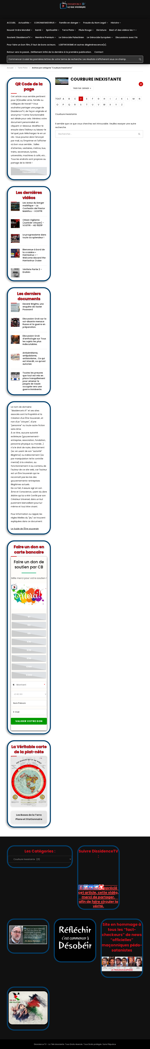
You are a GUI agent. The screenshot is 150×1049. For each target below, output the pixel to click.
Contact (98, 52)
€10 (29, 641)
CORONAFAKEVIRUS (44, 22)
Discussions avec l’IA (127, 37)
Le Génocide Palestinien (71, 37)
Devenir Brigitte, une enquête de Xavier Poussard (33, 306)
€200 (29, 675)
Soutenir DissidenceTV (18, 37)
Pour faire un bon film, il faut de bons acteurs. (31, 44)
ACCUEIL (11, 22)
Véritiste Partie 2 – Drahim (32, 271)
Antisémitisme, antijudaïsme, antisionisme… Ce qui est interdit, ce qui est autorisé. (34, 358)
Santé (38, 30)
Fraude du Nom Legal (94, 22)
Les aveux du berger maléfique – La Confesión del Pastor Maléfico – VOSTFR (34, 207)
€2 (28, 625)
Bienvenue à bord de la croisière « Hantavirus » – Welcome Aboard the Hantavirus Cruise (34, 255)
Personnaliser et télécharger (29, 171)
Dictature (101, 30)
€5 (28, 633)
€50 (29, 658)
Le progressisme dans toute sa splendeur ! (34, 236)
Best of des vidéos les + (122, 30)
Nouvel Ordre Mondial (18, 30)
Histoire (115, 22)
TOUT (57, 98)
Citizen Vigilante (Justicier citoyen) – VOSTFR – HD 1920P (33, 222)
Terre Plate (68, 30)
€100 (29, 666)
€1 (29, 616)
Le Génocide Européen (99, 37)
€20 (29, 650)
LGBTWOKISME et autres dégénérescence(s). (82, 44)
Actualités (23, 22)
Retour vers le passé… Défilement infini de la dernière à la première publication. (49, 52)
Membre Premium (44, 37)
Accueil (10, 68)
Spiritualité (51, 30)
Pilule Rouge (85, 30)
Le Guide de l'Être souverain (25, 528)
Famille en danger (68, 22)
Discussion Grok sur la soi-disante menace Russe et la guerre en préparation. (34, 323)
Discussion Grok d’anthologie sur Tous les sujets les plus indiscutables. (34, 340)
